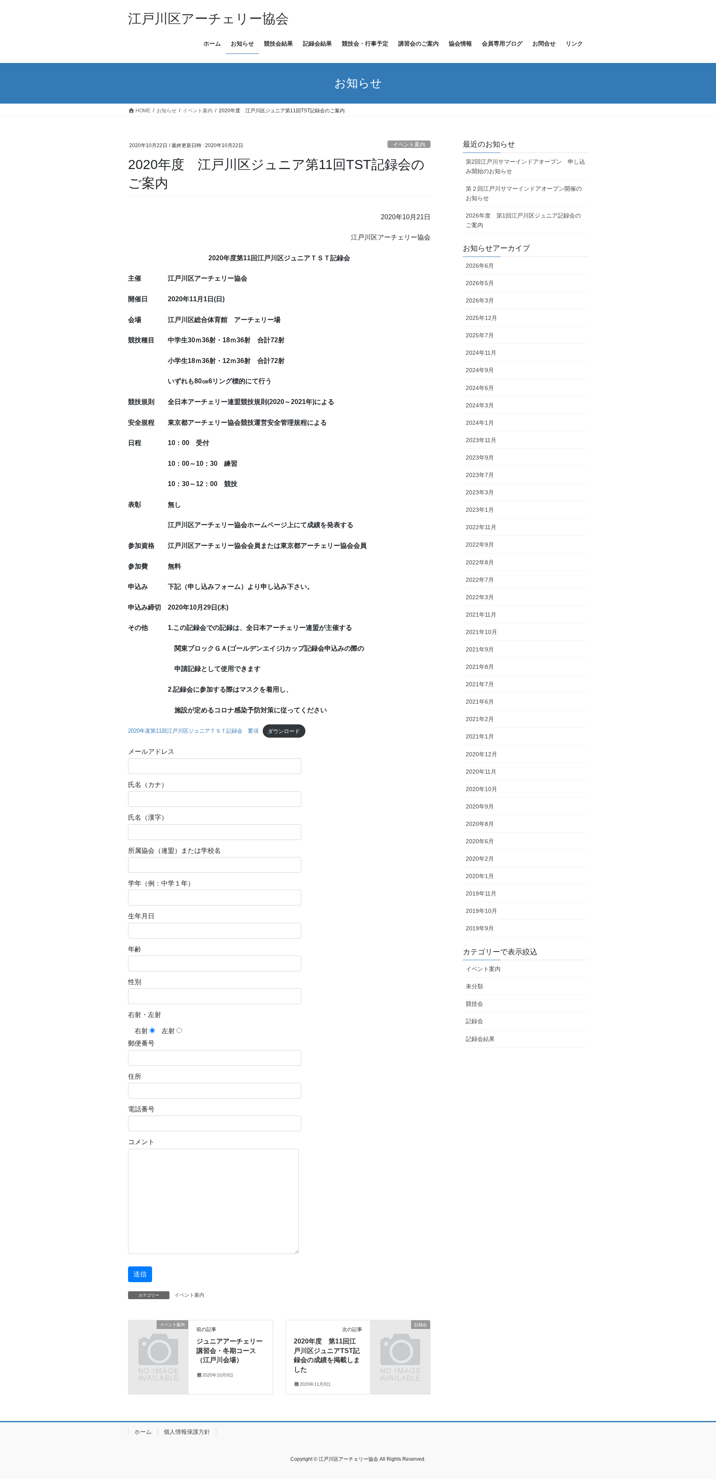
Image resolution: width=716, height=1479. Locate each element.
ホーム (143, 1431)
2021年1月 (480, 736)
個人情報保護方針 (187, 1431)
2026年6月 (480, 265)
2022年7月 (480, 579)
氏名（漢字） (148, 817)
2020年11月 (481, 771)
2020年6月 (480, 841)
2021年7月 (480, 684)
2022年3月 (480, 597)
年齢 (134, 949)
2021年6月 (480, 701)
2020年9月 (480, 806)
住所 (134, 1076)
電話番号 (141, 1109)
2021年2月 (480, 719)
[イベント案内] (158, 1338)
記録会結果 (480, 1039)
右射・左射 (144, 1014)
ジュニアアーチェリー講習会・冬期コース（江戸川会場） (229, 1350)
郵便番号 (141, 1043)
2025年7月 (480, 335)
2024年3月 (480, 405)
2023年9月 (480, 457)
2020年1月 (480, 876)
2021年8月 (480, 666)
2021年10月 (481, 632)
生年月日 (141, 916)
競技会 (474, 1003)
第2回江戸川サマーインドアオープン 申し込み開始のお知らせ (525, 166)
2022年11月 (481, 527)
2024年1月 (480, 422)
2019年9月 (480, 928)
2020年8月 (480, 824)
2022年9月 (480, 544)
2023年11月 (481, 440)
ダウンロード (284, 731)
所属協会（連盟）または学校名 (174, 850)
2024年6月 (480, 388)
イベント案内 (409, 144)
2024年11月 (481, 352)
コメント (141, 1141)
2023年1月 (480, 509)
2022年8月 (480, 562)
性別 (134, 981)
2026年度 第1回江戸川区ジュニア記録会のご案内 (523, 220)
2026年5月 (480, 283)
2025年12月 (481, 318)
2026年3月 (480, 300)
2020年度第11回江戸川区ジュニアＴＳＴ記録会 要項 (193, 731)
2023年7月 (480, 475)
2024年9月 (480, 370)
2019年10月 (481, 911)
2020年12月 (481, 754)
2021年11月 (481, 614)
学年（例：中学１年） (161, 883)
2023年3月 (480, 492)
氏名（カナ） (148, 784)
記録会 (474, 1021)
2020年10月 (481, 789)
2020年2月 (480, 858)
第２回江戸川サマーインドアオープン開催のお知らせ (524, 193)
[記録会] (400, 1338)
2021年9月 (480, 649)
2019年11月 (481, 893)
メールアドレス (151, 751)
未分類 (474, 986)
